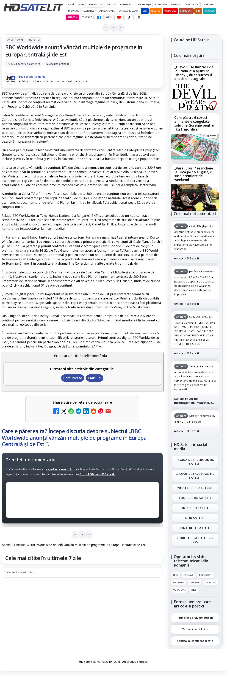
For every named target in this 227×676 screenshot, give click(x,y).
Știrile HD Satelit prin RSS (195, 540)
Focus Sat (186, 10)
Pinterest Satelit (195, 528)
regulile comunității (60, 469)
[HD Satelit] (33, 7)
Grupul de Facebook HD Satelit (195, 476)
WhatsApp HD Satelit (195, 488)
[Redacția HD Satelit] (11, 79)
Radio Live (88, 10)
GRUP (109, 17)
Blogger (142, 662)
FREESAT (188, 575)
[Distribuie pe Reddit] (93, 411)
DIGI (145, 10)
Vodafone (170, 10)
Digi (175, 575)
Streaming (161, 4)
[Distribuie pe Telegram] (78, 411)
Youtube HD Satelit (195, 498)
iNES (198, 10)
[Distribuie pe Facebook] (56, 411)
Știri (81, 4)
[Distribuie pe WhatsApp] (71, 411)
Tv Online (73, 10)
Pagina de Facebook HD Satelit (195, 462)
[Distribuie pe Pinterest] (101, 411)
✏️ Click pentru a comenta (23, 64)
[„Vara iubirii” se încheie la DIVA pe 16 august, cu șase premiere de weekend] (195, 197)
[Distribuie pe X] (64, 411)
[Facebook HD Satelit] (99, 17)
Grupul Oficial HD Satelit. (97, 474)
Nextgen (210, 10)
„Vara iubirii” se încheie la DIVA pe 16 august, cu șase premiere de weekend (194, 174)
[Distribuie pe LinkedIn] (86, 411)
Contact (87, 17)
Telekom (72, 17)
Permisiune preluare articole (195, 617)
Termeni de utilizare (195, 629)
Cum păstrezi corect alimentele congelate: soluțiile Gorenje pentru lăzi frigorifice (194, 123)
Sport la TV (191, 4)
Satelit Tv (125, 4)
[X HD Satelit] (138, 17)
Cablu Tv (111, 4)
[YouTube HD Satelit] (119, 17)
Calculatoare (106, 10)
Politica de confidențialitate (195, 641)
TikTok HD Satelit (195, 508)
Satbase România (129, 10)
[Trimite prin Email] (108, 411)
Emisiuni (175, 4)
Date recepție (143, 4)
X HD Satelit (195, 518)
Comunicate (95, 4)
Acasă (71, 4)
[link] (195, 86)
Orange (155, 10)
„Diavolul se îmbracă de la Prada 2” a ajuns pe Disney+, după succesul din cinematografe (193, 73)
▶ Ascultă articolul (58, 64)
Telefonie (207, 4)
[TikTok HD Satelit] (129, 17)
